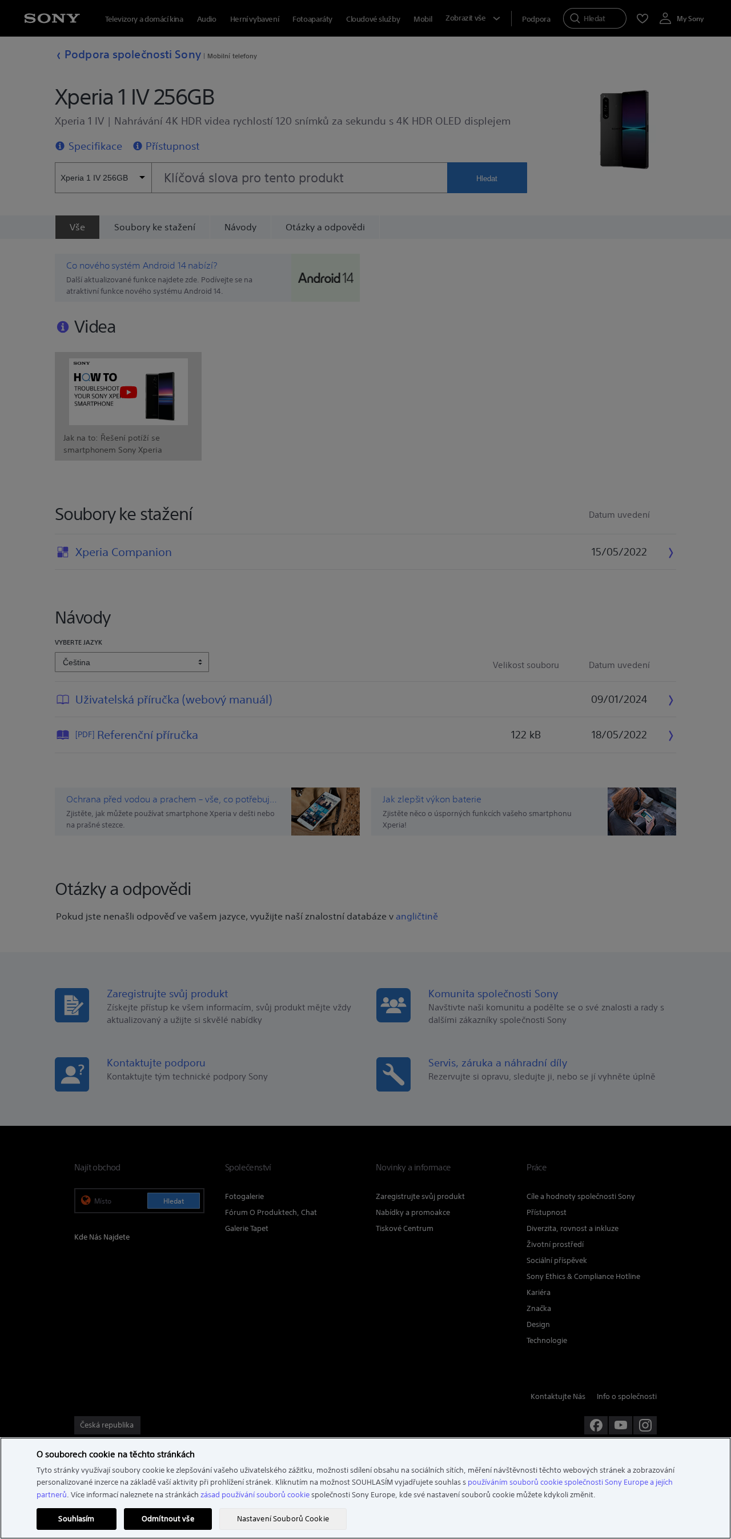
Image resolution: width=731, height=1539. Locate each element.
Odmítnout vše (168, 1519)
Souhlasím (76, 1519)
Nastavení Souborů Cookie (283, 1519)
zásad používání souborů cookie (255, 1495)
